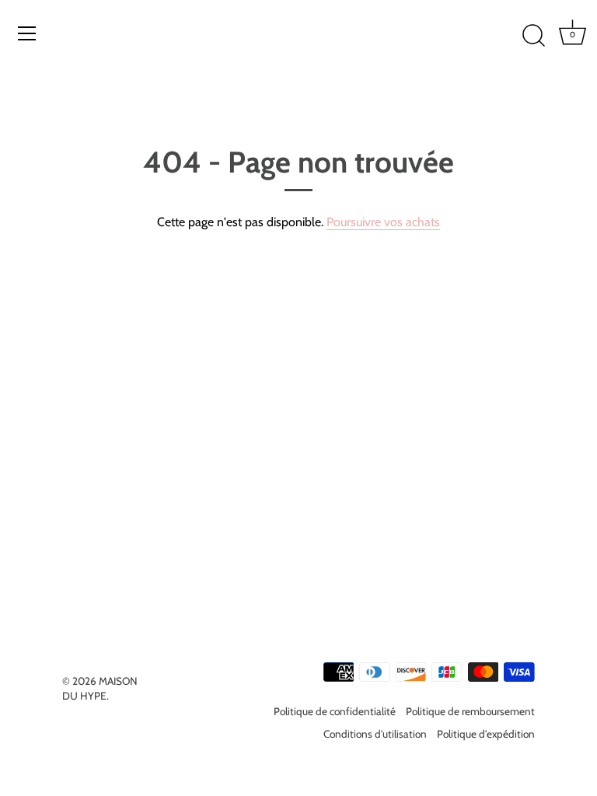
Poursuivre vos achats (383, 222)
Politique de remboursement (470, 711)
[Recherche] (533, 36)
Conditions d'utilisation (375, 734)
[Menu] (27, 33)
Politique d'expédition (486, 734)
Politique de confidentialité (335, 711)
